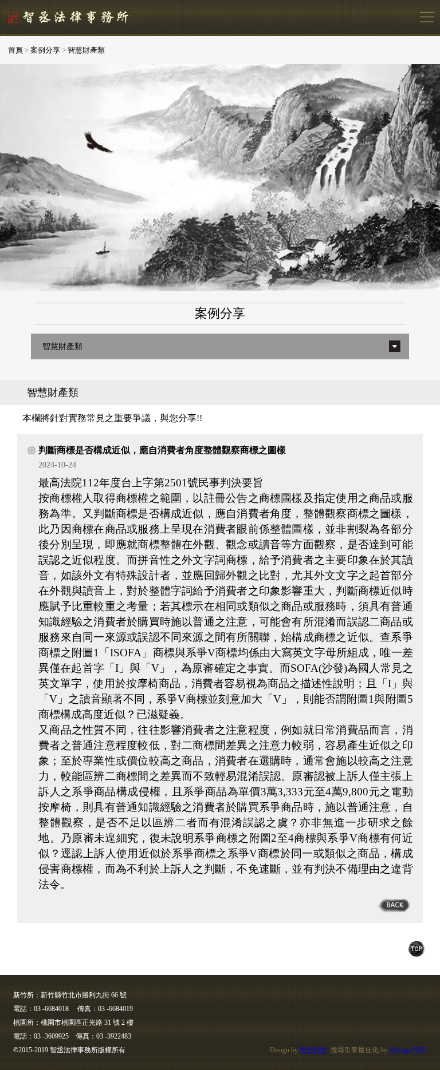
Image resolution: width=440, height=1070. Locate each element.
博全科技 (313, 1050)
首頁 (15, 50)
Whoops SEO (408, 1050)
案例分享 (45, 50)
